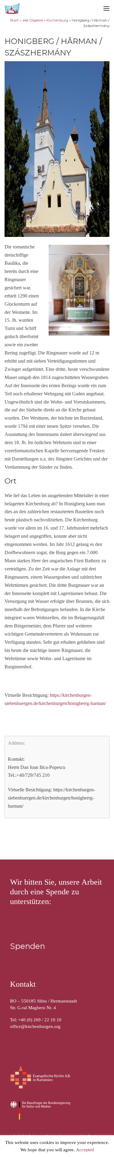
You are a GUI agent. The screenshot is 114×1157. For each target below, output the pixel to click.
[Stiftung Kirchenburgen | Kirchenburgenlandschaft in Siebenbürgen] (13, 8)
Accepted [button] (85, 1150)
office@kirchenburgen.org (35, 1026)
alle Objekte (32, 20)
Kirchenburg (57, 20)
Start (14, 20)
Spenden (27, 946)
